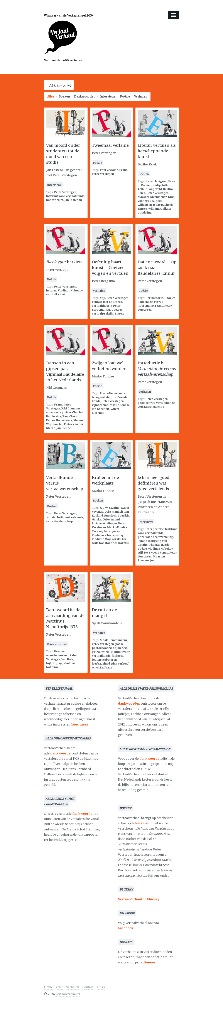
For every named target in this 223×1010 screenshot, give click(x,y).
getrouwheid (101, 651)
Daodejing (145, 212)
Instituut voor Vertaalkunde (65, 196)
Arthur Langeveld (150, 189)
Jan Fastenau (73, 200)
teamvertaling (163, 537)
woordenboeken (57, 655)
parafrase (145, 537)
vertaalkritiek (56, 294)
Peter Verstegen (65, 192)
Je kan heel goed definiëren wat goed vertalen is (153, 483)
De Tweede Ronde (156, 552)
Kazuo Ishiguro (156, 181)
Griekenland (111, 519)
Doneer (149, 962)
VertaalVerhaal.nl (68, 994)
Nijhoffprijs (54, 663)
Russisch (110, 515)
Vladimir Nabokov (70, 290)
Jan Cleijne (63, 428)
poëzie (142, 548)
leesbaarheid (101, 663)
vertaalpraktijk (102, 313)
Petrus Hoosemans (59, 420)
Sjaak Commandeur (113, 640)
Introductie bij (157, 368)
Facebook (125, 928)
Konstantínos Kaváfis (114, 543)
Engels (119, 313)
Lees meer (79, 724)
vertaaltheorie (102, 305)
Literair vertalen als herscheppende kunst (157, 151)
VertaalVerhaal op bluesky (138, 899)
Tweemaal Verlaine (110, 145)
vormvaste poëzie (58, 412)
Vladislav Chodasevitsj (107, 535)
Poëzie (125, 96)
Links (101, 987)
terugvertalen (101, 397)
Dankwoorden (84, 96)
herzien (64, 261)
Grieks (96, 519)
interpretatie (155, 529)
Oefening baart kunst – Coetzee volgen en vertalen (110, 267)
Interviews (108, 96)
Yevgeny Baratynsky (106, 531)
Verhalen (140, 96)
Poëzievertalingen (104, 523)
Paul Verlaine (109, 170)
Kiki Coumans (71, 408)
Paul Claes (70, 416)
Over (59, 987)
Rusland (97, 515)
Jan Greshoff (100, 409)
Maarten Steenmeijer (152, 197)
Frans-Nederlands (112, 393)
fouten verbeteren (104, 659)
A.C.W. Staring (110, 507)
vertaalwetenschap (151, 406)
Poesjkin (124, 515)
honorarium (54, 200)
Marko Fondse (120, 405)
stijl (102, 298)
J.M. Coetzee (114, 309)
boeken (141, 823)
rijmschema (100, 405)
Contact (87, 987)
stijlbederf (120, 648)
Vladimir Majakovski (106, 539)
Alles (50, 96)
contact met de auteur (107, 301)
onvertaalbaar (102, 667)
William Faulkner (160, 208)
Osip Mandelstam (117, 511)
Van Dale (67, 659)
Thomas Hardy (159, 544)
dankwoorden (61, 753)
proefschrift (146, 402)
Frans (123, 170)
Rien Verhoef (119, 663)
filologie (117, 655)
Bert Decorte (154, 298)
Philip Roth (160, 185)
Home (48, 987)
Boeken (64, 96)
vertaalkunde (165, 402)
